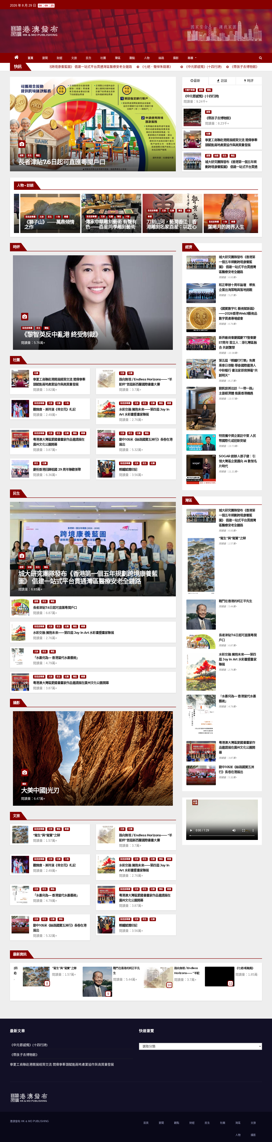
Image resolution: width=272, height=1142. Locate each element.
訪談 (223, 80)
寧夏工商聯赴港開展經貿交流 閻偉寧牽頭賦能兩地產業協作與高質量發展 (62, 1064)
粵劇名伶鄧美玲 (218, 227)
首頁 (30, 58)
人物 (147, 58)
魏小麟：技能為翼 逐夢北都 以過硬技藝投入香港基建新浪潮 (92, 330)
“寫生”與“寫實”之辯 (46, 835)
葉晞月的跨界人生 (98, 227)
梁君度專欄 (25, 211)
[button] (260, 57)
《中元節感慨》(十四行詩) (29, 1045)
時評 (249, 80)
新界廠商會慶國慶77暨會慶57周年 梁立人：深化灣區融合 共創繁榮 (238, 342)
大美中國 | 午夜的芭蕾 (50, 790)
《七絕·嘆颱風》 (132, 968)
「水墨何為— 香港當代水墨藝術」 (56, 658)
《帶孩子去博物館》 (24, 1054)
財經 (60, 58)
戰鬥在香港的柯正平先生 (235, 601)
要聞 (45, 58)
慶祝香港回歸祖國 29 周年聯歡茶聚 (57, 469)
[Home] (16, 58)
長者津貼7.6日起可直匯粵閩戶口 (55, 608)
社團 (103, 58)
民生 (89, 58)
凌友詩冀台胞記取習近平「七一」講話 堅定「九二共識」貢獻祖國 (131, 158)
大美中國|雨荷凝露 (195, 968)
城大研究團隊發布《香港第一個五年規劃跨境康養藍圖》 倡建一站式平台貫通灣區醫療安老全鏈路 (88, 577)
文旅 (74, 58)
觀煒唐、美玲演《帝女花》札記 (54, 409)
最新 (197, 80)
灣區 (118, 58)
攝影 (176, 58)
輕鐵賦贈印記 (128, 469)
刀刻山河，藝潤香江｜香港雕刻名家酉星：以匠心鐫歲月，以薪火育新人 (43, 227)
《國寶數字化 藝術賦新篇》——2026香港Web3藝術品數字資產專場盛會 (238, 313)
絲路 (161, 58)
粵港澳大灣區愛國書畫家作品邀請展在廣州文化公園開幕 (71, 683)
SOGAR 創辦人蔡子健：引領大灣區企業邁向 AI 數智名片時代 (238, 461)
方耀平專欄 (190, 90)
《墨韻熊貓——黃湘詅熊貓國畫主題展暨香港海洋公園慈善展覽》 (166, 227)
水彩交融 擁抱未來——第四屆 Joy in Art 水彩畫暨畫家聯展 (73, 633)
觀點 (132, 58)
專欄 (191, 58)
